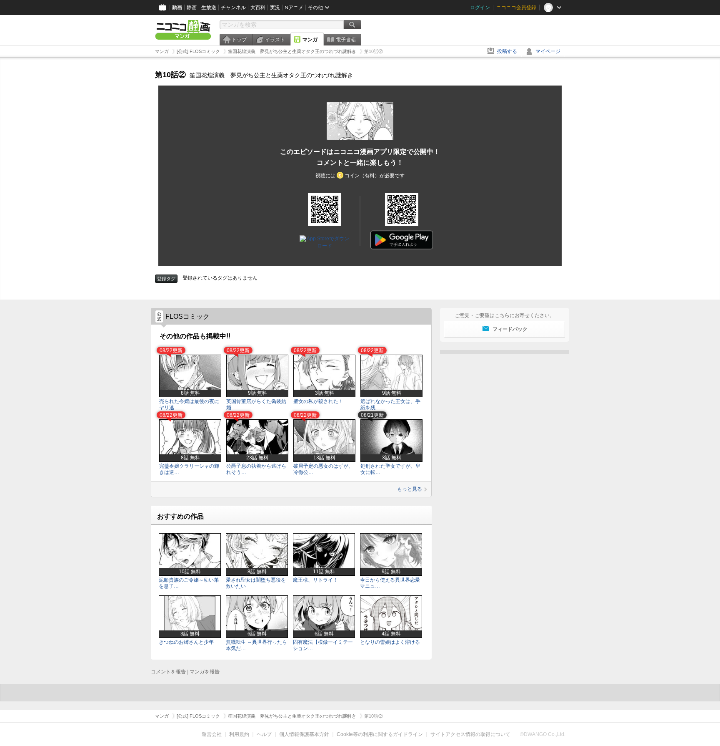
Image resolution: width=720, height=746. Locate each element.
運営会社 (212, 734)
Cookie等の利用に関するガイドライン (380, 734)
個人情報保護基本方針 (304, 734)
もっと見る (409, 489)
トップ (239, 40)
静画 (192, 7)
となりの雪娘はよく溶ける (390, 642)
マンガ (310, 40)
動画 (177, 7)
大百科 (257, 7)
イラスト (275, 40)
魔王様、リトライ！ (315, 580)
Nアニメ (294, 7)
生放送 (208, 7)
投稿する (507, 51)
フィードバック (510, 329)
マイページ (547, 51)
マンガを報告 (205, 672)
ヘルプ (264, 734)
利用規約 (239, 734)
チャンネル (233, 7)
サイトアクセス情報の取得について (470, 734)
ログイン (480, 7)
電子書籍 (346, 40)
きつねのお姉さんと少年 (186, 642)
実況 (275, 7)
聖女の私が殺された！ (318, 401)
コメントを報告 (168, 672)
